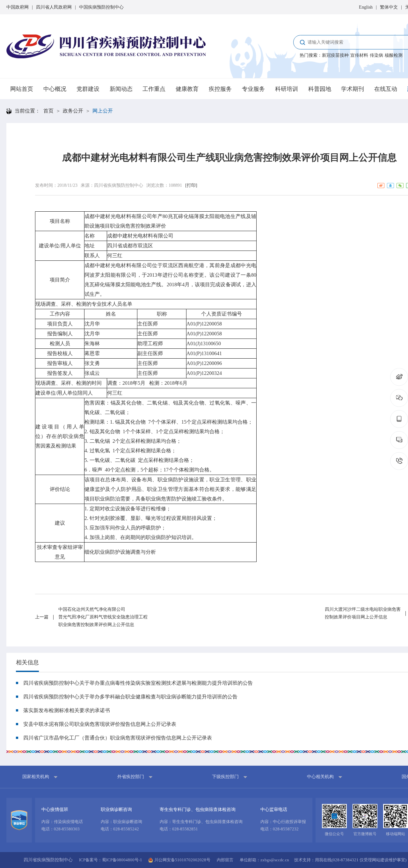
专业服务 (253, 89)
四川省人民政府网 (54, 7)
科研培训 (286, 89)
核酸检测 (394, 55)
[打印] (191, 185)
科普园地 (319, 89)
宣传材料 (359, 55)
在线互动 (385, 89)
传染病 (376, 55)
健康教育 (187, 89)
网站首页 (21, 89)
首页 (48, 110)
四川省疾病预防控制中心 (118, 185)
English (366, 7)
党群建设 (87, 89)
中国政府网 (17, 7)
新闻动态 (121, 89)
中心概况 (54, 89)
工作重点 (153, 89)
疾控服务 (220, 89)
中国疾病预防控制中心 (101, 7)
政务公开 (73, 110)
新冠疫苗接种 (335, 55)
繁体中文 (389, 7)
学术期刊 (352, 89)
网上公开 (102, 110)
